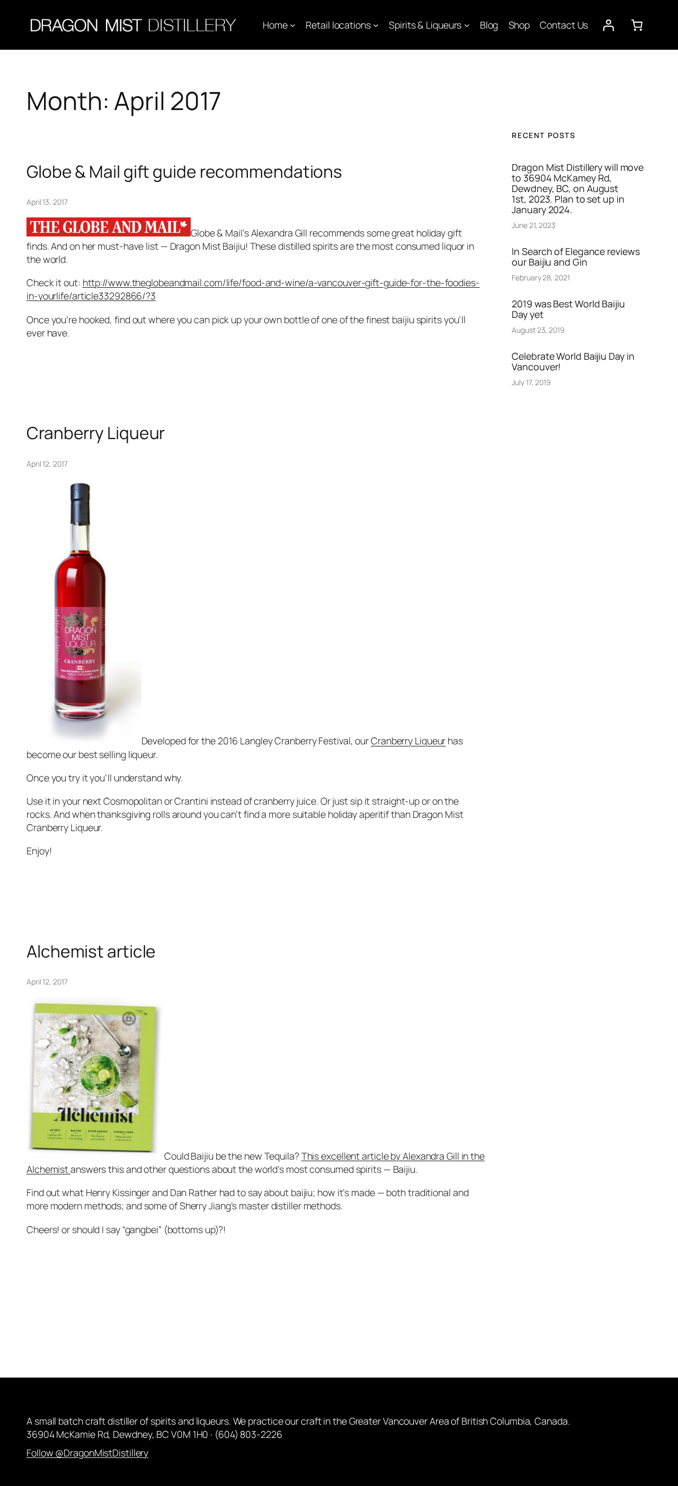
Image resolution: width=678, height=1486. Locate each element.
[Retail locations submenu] (376, 25)
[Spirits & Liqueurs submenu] (467, 25)
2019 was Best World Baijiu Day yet (568, 309)
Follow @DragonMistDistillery (87, 1452)
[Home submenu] (293, 25)
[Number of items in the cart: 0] (637, 25)
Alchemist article (91, 951)
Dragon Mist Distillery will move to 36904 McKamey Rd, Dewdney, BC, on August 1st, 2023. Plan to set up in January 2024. (578, 188)
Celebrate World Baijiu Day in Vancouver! (573, 361)
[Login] (608, 25)
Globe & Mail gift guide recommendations (184, 171)
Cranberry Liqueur (95, 433)
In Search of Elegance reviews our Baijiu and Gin (575, 256)
